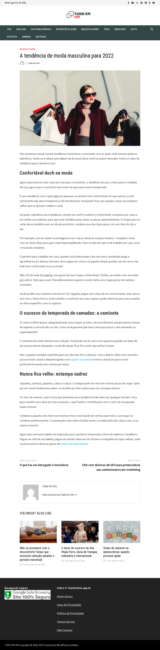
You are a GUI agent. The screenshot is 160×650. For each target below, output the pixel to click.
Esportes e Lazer (66, 29)
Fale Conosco (64, 630)
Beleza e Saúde (90, 29)
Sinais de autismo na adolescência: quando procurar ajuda (116, 552)
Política (12, 36)
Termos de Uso (66, 621)
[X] (137, 2)
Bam (75, 645)
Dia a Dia (21, 29)
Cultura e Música (41, 29)
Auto (134, 29)
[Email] (153, 2)
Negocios (120, 29)
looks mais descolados (74, 444)
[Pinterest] (142, 2)
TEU (9, 29)
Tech (107, 29)
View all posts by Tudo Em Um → (59, 494)
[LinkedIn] (146, 2)
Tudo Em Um (34, 63)
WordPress (62, 645)
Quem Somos (65, 596)
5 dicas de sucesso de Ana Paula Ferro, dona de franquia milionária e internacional (79, 552)
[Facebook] (129, 2)
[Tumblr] (150, 2)
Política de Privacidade (70, 613)
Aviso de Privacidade (69, 605)
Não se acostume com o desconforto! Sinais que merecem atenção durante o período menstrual (37, 554)
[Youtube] (133, 2)
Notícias (41, 36)
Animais (26, 36)
